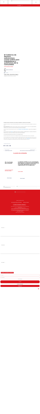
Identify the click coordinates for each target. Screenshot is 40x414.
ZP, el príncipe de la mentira (9, 163)
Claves (19, 171)
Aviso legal (2, 262)
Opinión (8, 74)
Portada (5, 74)
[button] (4, 145)
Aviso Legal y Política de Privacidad (16, 202)
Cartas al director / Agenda (8, 66)
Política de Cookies (26, 202)
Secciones (2, 227)
